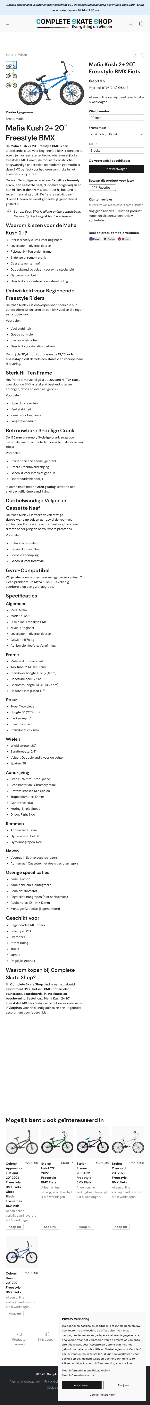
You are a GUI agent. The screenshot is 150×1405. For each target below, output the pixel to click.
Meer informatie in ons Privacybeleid (86, 1370)
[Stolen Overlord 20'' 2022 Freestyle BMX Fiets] (128, 1142)
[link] (102, 1393)
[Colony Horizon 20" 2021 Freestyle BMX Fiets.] (22, 1252)
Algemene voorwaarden (25, 1381)
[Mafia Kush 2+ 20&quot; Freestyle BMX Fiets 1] (11, 74)
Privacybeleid (53, 1381)
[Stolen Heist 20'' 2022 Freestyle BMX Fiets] (57, 1142)
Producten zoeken (19, 1342)
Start (9, 55)
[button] (75, 23)
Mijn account (47, 1340)
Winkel (23, 55)
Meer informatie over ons (78, 1375)
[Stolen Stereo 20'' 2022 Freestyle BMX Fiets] (93, 1142)
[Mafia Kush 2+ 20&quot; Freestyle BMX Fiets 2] (11, 84)
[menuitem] (135, 55)
